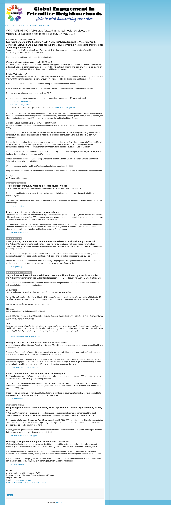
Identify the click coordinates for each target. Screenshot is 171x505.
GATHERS (33, 25)
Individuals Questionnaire (21, 101)
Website (9, 482)
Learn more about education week (24, 368)
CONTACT (15, 25)
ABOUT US (24, 25)
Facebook (18, 482)
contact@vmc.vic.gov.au (21, 480)
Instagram (34, 482)
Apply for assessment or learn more (25, 336)
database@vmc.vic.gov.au (64, 108)
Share (10, 495)
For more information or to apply (23, 435)
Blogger (59, 503)
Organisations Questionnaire (22, 104)
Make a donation (17, 206)
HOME (7, 25)
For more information (19, 233)
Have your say (16, 267)
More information (17, 464)
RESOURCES (44, 25)
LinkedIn (43, 482)
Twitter (26, 482)
